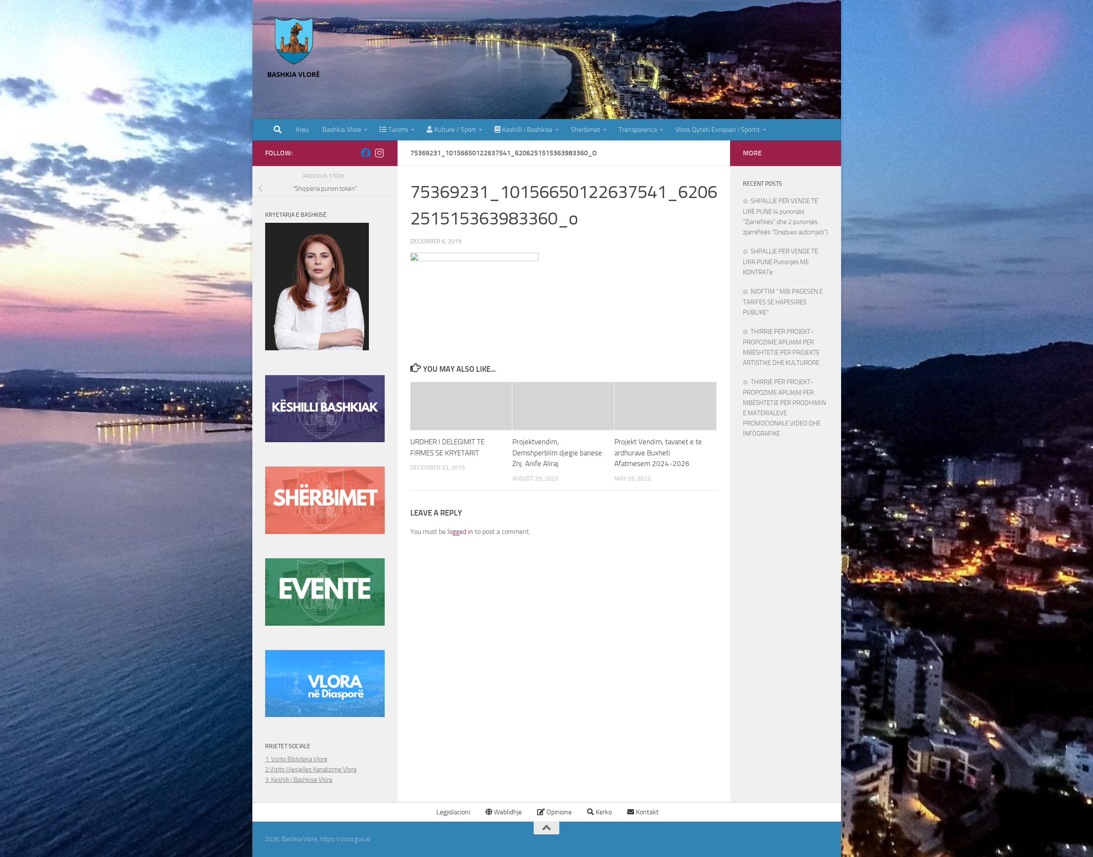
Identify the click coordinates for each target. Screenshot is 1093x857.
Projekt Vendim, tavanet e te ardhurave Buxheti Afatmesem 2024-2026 (658, 453)
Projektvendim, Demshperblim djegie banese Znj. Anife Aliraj (557, 453)
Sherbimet (585, 129)
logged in (460, 532)
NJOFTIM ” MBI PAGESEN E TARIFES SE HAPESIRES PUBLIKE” (783, 302)
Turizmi (397, 129)
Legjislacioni (452, 812)
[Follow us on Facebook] (366, 153)
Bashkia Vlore (341, 129)
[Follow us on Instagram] (379, 153)
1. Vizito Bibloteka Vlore (296, 759)
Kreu (302, 129)
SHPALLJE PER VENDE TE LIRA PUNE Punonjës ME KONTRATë (780, 262)
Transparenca (638, 129)
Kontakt (646, 812)
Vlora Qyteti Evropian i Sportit (717, 129)
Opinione (558, 812)
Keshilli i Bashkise (526, 129)
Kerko (603, 812)
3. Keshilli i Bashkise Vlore (299, 780)
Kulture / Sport (454, 129)
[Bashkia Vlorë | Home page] (294, 49)
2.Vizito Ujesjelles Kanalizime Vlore (311, 769)
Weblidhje (507, 812)
